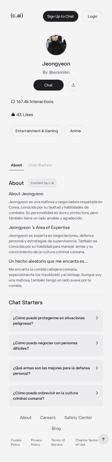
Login (92, 16)
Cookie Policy (16, 442)
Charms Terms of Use (87, 442)
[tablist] (56, 158)
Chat (48, 85)
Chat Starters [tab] (40, 165)
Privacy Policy (36, 442)
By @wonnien (56, 72)
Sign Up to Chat (60, 16)
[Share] (73, 85)
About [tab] (16, 165)
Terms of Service (58, 442)
